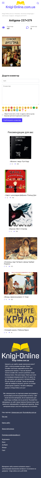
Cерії (3, 450)
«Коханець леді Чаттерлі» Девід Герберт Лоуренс (19, 263)
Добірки (5, 445)
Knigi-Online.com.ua (8, 13)
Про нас (4, 417)
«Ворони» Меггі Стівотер (18, 229)
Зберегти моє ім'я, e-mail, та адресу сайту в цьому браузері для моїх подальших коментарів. (19, 115)
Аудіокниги (6, 439)
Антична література (27, 13)
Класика (17, 13)
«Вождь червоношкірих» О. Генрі (16, 297)
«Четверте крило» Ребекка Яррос (16, 330)
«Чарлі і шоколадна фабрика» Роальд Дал (20, 195)
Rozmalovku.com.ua (29, 412)
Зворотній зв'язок (8, 429)
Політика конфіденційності (11, 435)
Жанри (4, 447)
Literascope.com (16, 412)
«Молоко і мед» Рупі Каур (19, 161)
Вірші (3, 442)
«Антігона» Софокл (8, 15)
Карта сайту (6, 423)
